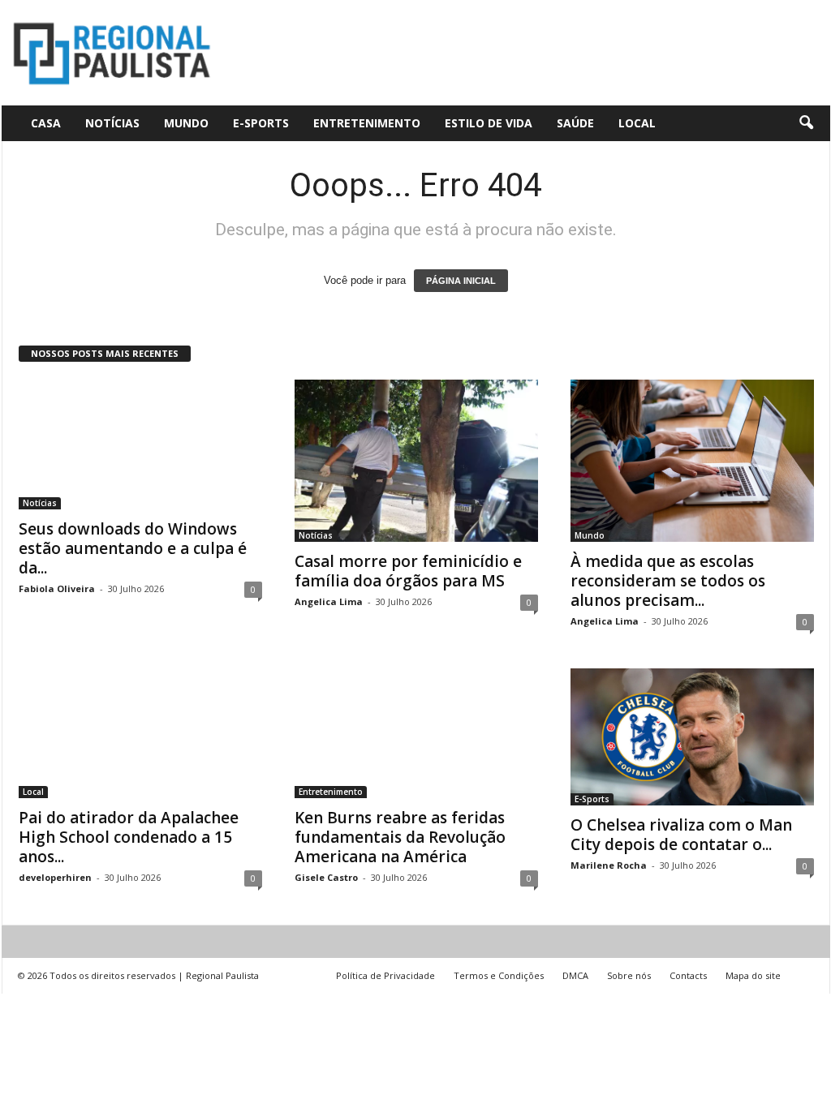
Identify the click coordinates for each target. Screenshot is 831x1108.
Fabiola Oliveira (57, 588)
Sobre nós (629, 975)
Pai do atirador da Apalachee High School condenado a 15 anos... (129, 837)
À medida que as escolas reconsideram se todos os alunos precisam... (668, 581)
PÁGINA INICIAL (461, 281)
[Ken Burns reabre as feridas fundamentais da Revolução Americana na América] (416, 733)
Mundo (186, 123)
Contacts (688, 975)
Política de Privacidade (385, 975)
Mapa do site (753, 975)
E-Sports (261, 123)
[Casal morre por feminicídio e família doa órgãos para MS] (416, 461)
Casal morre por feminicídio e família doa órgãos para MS (408, 571)
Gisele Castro (326, 877)
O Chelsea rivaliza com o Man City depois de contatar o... (681, 834)
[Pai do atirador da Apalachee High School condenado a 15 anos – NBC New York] (140, 733)
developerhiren (55, 877)
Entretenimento (366, 123)
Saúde (575, 123)
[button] (806, 123)
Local (637, 123)
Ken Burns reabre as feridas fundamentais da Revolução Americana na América (400, 837)
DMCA (575, 975)
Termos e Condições (499, 975)
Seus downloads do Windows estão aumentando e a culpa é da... (133, 548)
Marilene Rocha (609, 865)
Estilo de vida (488, 123)
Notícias (112, 123)
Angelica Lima (329, 601)
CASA (46, 123)
